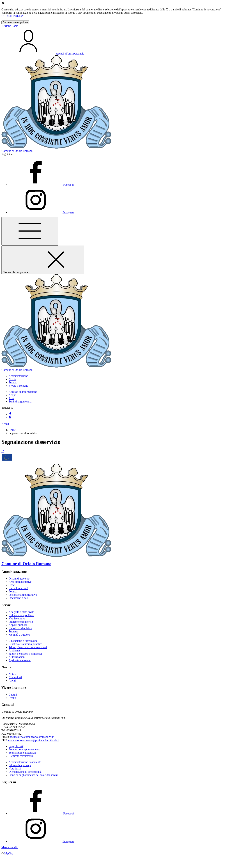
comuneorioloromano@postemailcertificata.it (33, 740)
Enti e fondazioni (18, 588)
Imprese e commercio (21, 621)
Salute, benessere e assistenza (25, 653)
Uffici (12, 585)
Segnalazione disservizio (22, 752)
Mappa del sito (9, 847)
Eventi (12, 697)
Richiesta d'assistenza (21, 755)
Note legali (15, 768)
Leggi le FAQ (16, 746)
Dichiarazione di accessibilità (25, 771)
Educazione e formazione (23, 640)
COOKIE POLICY (12, 15)
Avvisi (12, 680)
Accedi (5, 423)
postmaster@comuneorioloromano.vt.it (32, 736)
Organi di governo (19, 578)
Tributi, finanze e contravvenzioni (28, 647)
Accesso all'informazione (23, 391)
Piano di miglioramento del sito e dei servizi (33, 774)
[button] (18, 375)
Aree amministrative (20, 581)
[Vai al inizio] (2, 451)
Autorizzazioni (17, 656)
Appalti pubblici (18, 624)
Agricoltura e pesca (20, 660)
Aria (11, 398)
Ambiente (14, 650)
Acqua (12, 395)
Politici (13, 591)
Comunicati (15, 677)
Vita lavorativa (17, 618)
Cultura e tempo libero (21, 615)
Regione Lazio (9, 25)
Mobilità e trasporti (19, 634)
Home (12, 429)
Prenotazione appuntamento (24, 749)
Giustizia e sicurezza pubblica (25, 644)
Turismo (13, 631)
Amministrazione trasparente (25, 762)
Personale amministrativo (23, 594)
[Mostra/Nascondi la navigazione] (29, 231)
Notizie (13, 674)
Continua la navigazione (15, 22)
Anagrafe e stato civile (21, 611)
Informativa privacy (20, 765)
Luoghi (13, 694)
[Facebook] (10, 414)
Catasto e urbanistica (20, 628)
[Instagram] (10, 417)
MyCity (8, 853)
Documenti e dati (18, 597)
